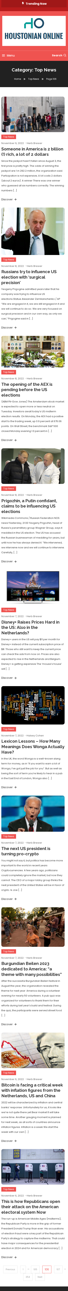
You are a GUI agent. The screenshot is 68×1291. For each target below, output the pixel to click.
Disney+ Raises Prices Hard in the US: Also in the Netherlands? (30, 627)
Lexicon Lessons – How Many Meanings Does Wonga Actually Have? (32, 746)
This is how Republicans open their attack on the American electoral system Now (30, 1207)
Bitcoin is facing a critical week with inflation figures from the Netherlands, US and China (32, 1090)
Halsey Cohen (35, 735)
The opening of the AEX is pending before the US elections (27, 390)
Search (57, 55)
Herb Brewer (34, 143)
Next (40, 1277)
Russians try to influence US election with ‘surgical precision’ (29, 277)
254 (28, 1277)
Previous (10, 1269)
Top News (8, 136)
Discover (7, 199)
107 (58, 1269)
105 (35, 1269)
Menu (11, 55)
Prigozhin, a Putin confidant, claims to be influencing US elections (29, 506)
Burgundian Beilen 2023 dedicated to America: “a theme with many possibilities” (31, 969)
